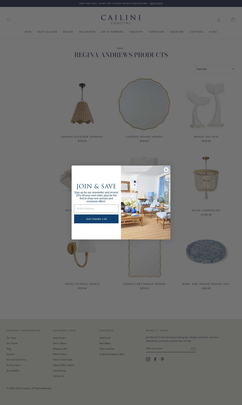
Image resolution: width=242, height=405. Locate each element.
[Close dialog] (166, 170)
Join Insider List (96, 218)
